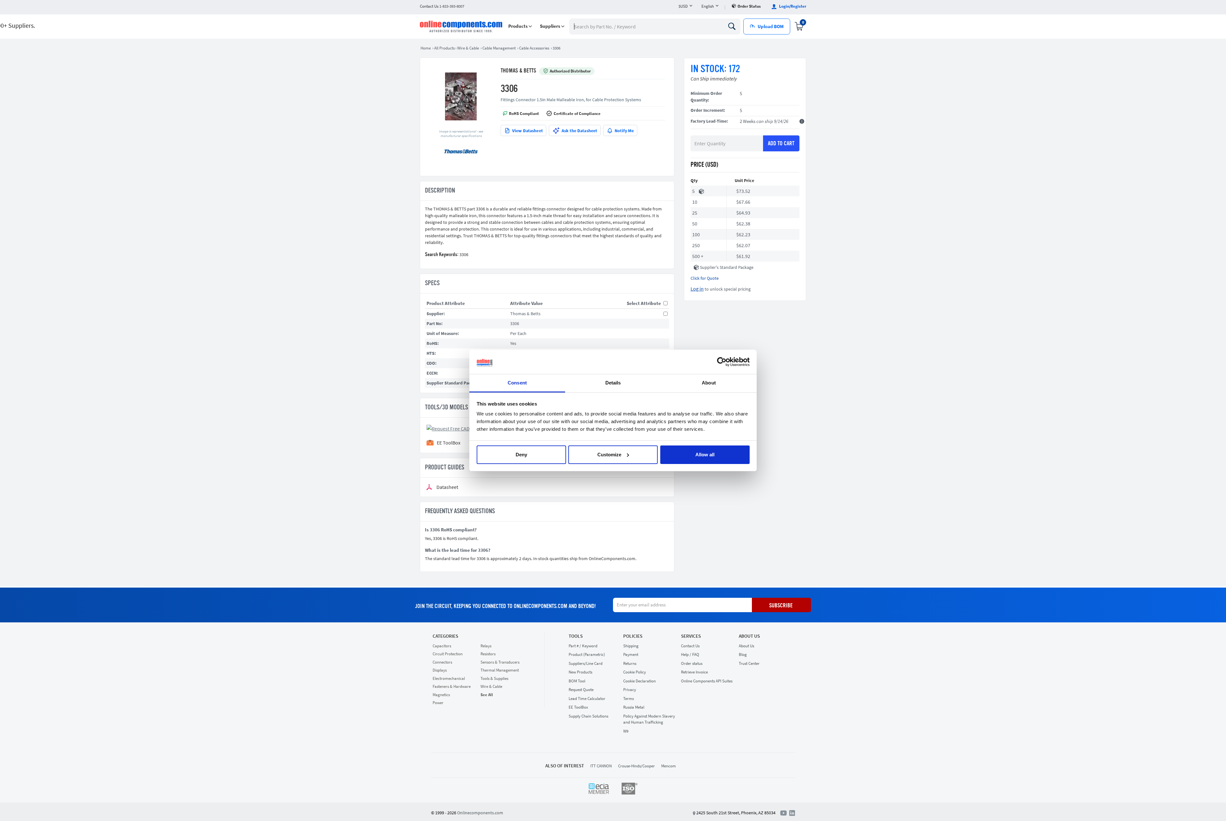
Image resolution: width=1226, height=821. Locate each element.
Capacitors (442, 646)
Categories (445, 636)
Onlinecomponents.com (480, 813)
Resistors (488, 654)
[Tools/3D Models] (457, 428)
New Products (580, 672)
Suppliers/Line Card (585, 663)
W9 (625, 731)
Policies (632, 636)
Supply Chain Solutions (588, 716)
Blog (743, 654)
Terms (628, 698)
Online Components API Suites (706, 681)
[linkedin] (792, 812)
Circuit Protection (448, 654)
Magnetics (441, 694)
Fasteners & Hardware (452, 686)
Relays (486, 646)
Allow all (705, 454)
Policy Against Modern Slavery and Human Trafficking (649, 719)
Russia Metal (633, 707)
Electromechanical (449, 678)
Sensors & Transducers (500, 662)
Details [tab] (613, 382)
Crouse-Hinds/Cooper (636, 766)
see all (487, 694)
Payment (630, 654)
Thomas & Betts (518, 71)
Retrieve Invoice (694, 672)
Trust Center (749, 663)
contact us (442, 6)
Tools (576, 636)
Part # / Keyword (583, 646)
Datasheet (447, 487)
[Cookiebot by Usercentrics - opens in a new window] (722, 362)
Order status (749, 6)
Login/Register (792, 6)
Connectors (442, 662)
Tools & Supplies (494, 678)
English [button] (707, 6)
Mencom (668, 766)
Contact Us (690, 646)
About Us (749, 636)
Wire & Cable (491, 686)
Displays (440, 670)
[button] (520, 26)
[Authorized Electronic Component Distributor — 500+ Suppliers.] (461, 26)
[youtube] (784, 812)
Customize (609, 454)
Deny (521, 454)
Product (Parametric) (587, 654)
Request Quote (581, 689)
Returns (629, 663)
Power (438, 702)
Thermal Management (500, 670)
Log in (697, 288)
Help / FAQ (690, 654)
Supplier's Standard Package (726, 267)
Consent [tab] (517, 382)
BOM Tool (577, 681)
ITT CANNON (601, 766)
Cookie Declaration (639, 681)
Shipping (631, 646)
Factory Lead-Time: (709, 121)
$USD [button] (683, 6)
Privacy (629, 689)
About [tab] (709, 382)
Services (691, 636)
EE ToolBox (578, 707)
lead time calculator (587, 698)
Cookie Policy (634, 672)
